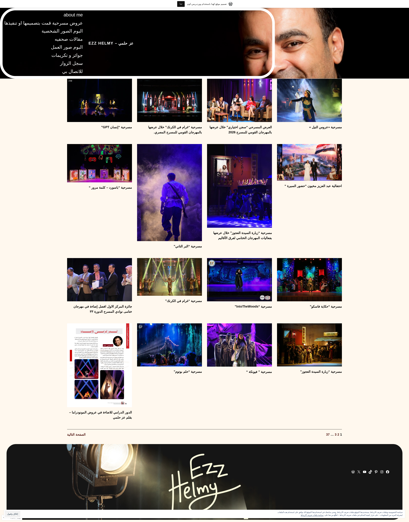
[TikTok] (370, 472)
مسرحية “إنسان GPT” (116, 127)
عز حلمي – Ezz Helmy (111, 43)
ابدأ (181, 4)
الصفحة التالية (76, 434)
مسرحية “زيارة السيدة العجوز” (321, 371)
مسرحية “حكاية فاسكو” (326, 306)
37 (328, 434)
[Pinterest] (376, 472)
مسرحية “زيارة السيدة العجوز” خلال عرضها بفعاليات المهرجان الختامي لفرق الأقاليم (242, 235)
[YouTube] (365, 472)
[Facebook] (388, 472)
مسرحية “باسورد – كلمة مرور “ (110, 187)
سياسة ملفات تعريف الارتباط (312, 515)
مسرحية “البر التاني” (188, 246)
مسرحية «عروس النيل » (325, 127)
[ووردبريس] (353, 472)
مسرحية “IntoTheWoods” (253, 306)
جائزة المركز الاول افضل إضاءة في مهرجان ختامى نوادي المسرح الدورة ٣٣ (102, 309)
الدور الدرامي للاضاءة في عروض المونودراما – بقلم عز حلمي (100, 415)
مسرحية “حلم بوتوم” (188, 371)
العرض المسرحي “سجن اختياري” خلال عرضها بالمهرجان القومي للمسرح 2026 (241, 129)
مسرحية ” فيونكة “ (259, 371)
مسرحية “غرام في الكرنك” (183, 301)
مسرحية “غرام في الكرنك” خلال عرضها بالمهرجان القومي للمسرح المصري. (175, 129)
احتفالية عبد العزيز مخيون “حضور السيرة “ (313, 186)
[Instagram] (382, 472)
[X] (359, 472)
